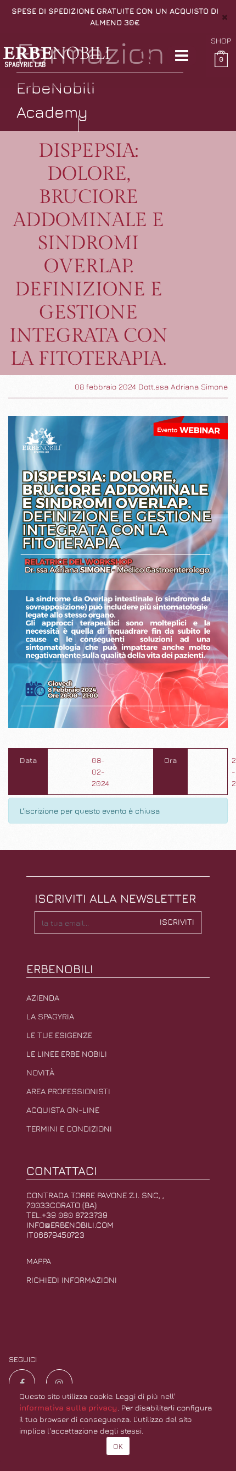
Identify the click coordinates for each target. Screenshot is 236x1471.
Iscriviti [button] (177, 921)
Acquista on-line (62, 1110)
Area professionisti (68, 1091)
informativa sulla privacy (68, 1407)
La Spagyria (50, 1016)
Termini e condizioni (69, 1128)
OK (118, 1446)
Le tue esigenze (59, 1035)
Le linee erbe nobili (66, 1053)
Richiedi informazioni (71, 1280)
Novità (40, 1072)
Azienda (42, 997)
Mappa (38, 1261)
